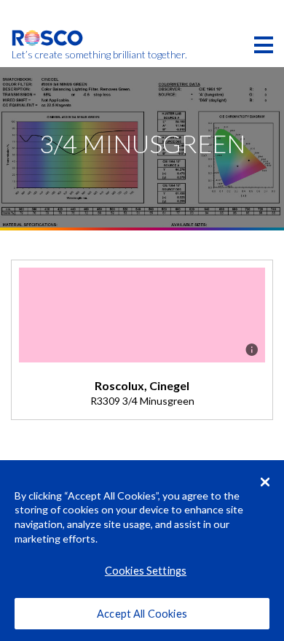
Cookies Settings (145, 570)
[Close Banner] (265, 482)
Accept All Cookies (142, 613)
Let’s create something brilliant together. (48, 55)
